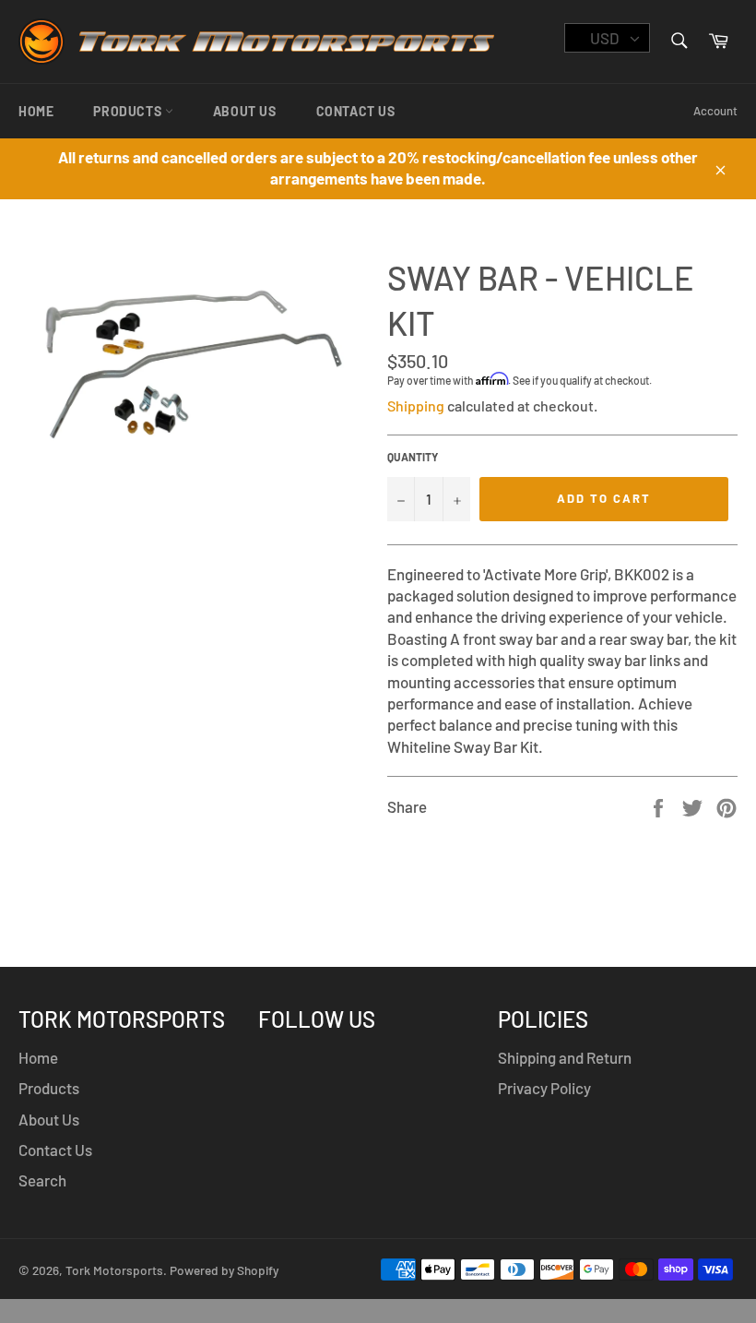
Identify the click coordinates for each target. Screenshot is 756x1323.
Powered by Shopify (224, 1270)
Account (715, 110)
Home (35, 111)
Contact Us (356, 111)
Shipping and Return (565, 1057)
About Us (245, 111)
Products (128, 111)
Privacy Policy (544, 1088)
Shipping (415, 405)
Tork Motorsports (114, 1270)
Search (42, 1180)
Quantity (412, 456)
